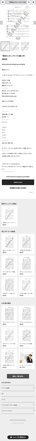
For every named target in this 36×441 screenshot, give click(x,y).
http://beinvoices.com (9, 96)
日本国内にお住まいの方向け (18, 188)
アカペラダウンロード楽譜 (9, 405)
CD (2, 394)
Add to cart (18, 182)
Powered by (16, 423)
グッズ (3, 399)
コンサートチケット (6, 411)
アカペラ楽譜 (5, 388)
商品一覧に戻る (18, 376)
